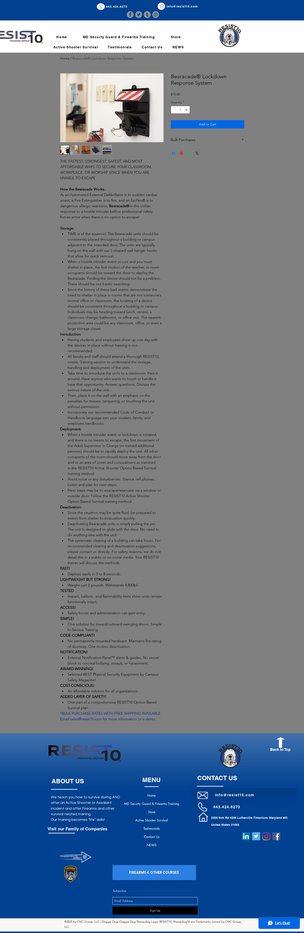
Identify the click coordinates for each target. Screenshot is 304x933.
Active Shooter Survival (151, 820)
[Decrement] (174, 109)
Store (151, 812)
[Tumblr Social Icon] (147, 14)
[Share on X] (197, 153)
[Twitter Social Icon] (256, 836)
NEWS (152, 845)
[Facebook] (130, 14)
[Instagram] (155, 14)
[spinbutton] (180, 109)
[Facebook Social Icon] (276, 836)
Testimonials (151, 828)
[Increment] (186, 109)
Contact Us (151, 837)
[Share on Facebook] (173, 153)
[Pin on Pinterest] (181, 153)
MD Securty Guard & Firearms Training (151, 804)
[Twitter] (138, 14)
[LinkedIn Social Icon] (246, 836)
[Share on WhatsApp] (189, 153)
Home (64, 58)
